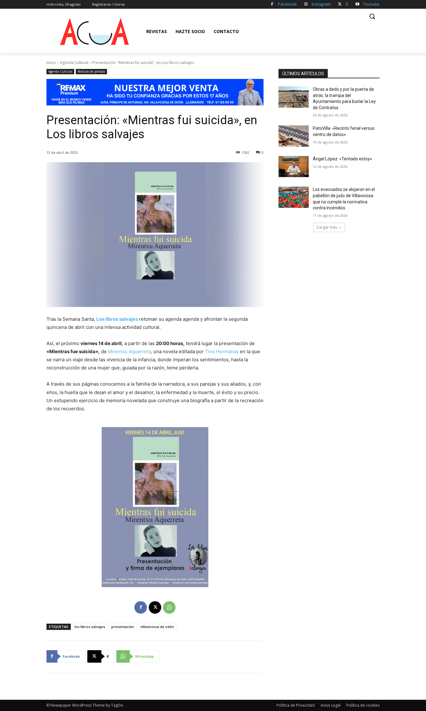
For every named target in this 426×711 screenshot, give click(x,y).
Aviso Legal (331, 705)
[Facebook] (272, 4)
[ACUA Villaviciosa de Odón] (94, 31)
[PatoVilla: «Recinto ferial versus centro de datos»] (293, 136)
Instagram (321, 4)
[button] (372, 16)
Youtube (371, 4)
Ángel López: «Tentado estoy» (342, 158)
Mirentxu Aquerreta (129, 351)
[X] (339, 4)
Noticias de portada (91, 71)
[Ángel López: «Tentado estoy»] (293, 166)
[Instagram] (306, 4)
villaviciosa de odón (157, 626)
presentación (122, 626)
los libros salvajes (90, 626)
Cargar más (327, 227)
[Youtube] (357, 4)
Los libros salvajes (117, 319)
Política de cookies (363, 705)
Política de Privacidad (296, 705)
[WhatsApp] (169, 607)
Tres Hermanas (222, 351)
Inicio (51, 62)
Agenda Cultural (74, 62)
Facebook (287, 4)
